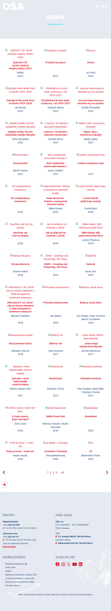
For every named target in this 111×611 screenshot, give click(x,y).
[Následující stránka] (107, 472)
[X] (68, 564)
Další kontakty (9, 546)
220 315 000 (11, 525)
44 (62, 472)
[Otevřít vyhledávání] (89, 6)
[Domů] (13, 6)
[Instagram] (63, 564)
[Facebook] (58, 564)
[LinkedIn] (80, 564)
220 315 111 (11, 537)
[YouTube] (74, 564)
